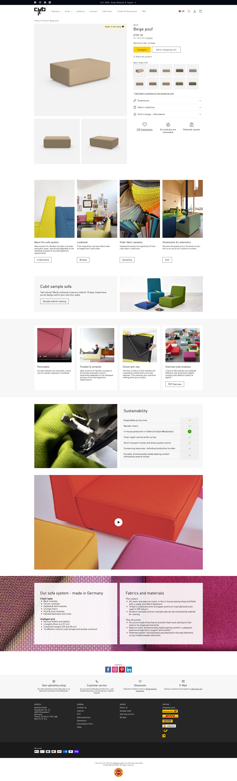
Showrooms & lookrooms (146, 690)
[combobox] (181, 11)
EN (183, 11)
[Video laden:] (118, 522)
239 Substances (145, 129)
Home (36, 20)
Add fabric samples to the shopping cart (154, 93)
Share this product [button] (144, 56)
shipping (149, 38)
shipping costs (118, 763)
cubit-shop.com (196, 689)
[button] (55, 11)
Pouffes (44, 20)
